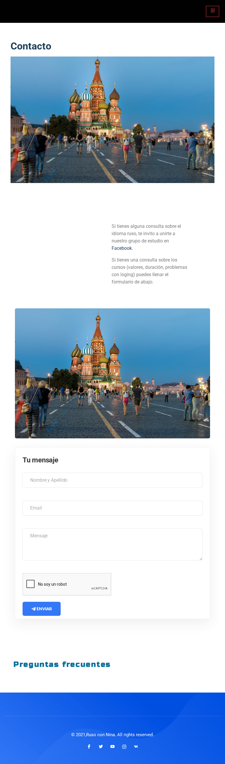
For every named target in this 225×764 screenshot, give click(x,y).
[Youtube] (112, 746)
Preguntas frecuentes (62, 664)
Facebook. (123, 248)
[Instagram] (124, 746)
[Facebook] (89, 746)
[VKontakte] (136, 746)
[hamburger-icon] (212, 11)
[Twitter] (100, 746)
